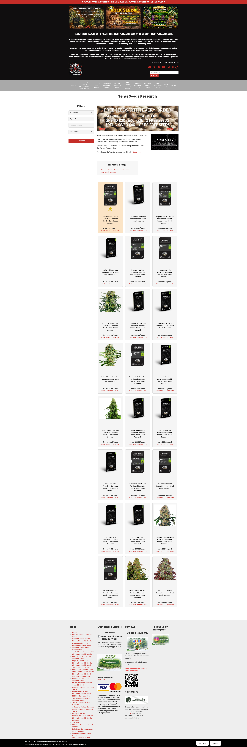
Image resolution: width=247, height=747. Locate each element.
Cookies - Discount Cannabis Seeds (83, 688)
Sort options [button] (74, 132)
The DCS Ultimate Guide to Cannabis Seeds (82, 699)
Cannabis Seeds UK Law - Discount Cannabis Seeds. (82, 640)
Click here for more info (110, 230)
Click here (101, 680)
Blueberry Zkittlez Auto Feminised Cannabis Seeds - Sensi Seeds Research (110, 326)
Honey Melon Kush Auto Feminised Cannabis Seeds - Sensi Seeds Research (110, 433)
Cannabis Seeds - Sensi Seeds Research (116, 170)
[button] (138, 118)
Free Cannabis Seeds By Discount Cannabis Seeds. (82, 644)
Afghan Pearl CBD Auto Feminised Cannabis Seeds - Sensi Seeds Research (165, 220)
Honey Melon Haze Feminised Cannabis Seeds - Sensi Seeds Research (164, 380)
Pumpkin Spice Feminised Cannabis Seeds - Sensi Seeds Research (137, 540)
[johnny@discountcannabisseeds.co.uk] (149, 68)
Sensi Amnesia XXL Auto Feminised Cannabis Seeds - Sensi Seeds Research (165, 540)
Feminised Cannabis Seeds (107, 85)
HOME (74, 632)
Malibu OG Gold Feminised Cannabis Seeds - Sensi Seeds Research (110, 487)
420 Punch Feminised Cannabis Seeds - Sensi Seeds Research (137, 219)
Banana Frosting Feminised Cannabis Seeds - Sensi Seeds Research (137, 273)
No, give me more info (80, 744)
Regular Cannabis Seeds (117, 85)
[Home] (76, 67)
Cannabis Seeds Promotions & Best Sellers (84, 85)
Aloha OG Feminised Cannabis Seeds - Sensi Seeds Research (110, 272)
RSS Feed (75, 720)
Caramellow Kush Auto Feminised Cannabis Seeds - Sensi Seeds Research (137, 326)
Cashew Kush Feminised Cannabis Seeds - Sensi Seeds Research (165, 325)
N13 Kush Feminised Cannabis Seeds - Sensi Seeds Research (165, 486)
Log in (176, 63)
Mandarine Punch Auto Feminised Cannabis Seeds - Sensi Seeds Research (137, 487)
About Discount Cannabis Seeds (81, 734)
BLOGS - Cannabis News (81, 696)
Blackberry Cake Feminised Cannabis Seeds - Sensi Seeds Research (164, 273)
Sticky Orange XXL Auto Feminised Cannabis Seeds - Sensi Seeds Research (137, 594)
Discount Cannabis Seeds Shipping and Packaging (81, 675)
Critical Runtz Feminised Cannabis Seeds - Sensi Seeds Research (110, 379)
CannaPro (129, 713)
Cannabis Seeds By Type (147, 85)
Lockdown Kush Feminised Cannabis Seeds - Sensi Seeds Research (164, 433)
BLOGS (173, 85)
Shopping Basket (166, 63)
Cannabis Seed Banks (96, 85)
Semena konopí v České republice (81, 739)
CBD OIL (166, 85)
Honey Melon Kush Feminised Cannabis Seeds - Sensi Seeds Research (137, 433)
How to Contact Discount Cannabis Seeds (81, 657)
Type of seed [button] (75, 119)
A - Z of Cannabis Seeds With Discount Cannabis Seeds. (83, 653)
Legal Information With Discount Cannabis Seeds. (82, 662)
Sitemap (75, 722)
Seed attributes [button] (76, 125)
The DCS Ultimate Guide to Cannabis (82, 704)
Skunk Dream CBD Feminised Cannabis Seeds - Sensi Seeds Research (110, 594)
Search (154, 75)
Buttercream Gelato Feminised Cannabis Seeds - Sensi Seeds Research (110, 220)
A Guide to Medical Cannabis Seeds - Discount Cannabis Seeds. (83, 709)
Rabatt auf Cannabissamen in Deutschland (82, 730)
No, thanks (202, 743)
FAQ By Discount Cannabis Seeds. (82, 635)
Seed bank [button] (74, 112)
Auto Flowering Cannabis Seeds (127, 85)
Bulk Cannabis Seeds (158, 85)
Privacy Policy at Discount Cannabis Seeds (82, 684)
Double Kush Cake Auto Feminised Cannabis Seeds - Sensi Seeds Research (137, 380)
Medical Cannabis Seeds (137, 85)
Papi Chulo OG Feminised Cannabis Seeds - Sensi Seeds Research (110, 540)
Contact (155, 63)
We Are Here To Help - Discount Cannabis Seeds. (82, 693)
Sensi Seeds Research (109, 172)
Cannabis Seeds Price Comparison (80, 649)
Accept (215, 743)
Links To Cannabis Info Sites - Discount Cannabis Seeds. (83, 717)
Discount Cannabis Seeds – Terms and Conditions (82, 666)
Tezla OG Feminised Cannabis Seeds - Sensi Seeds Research (165, 593)
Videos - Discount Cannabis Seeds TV (82, 726)
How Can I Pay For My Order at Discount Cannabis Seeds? (83, 671)
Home (73, 85)
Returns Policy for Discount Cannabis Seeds (82, 679)
